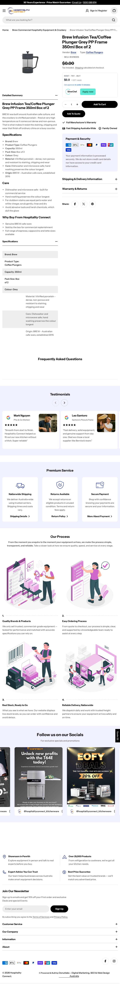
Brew (73, 52)
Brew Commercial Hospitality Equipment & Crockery (39, 30)
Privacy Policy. (61, 917)
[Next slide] (64, 402)
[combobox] (60, 19)
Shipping (79, 67)
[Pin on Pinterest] (92, 204)
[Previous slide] (55, 402)
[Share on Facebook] (74, 204)
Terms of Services (41, 917)
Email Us (76, 2)
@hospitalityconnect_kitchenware (30, 811)
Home (5, 30)
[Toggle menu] (4, 10)
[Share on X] (83, 204)
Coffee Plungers (94, 52)
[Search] (113, 20)
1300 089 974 (89, 2)
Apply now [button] (87, 91)
